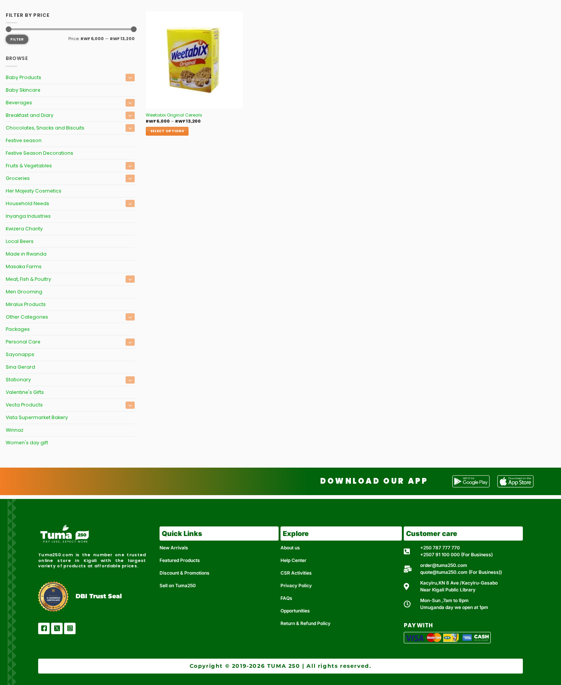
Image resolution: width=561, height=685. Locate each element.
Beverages (19, 102)
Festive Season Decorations (39, 153)
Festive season (24, 140)
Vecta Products (24, 405)
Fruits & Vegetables (29, 165)
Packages (18, 329)
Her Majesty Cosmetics (33, 191)
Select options (167, 131)
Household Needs (27, 203)
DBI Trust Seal (99, 596)
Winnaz (14, 430)
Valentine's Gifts (25, 392)
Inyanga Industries (28, 216)
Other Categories (27, 317)
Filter (17, 39)
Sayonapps (20, 354)
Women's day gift (27, 442)
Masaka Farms (24, 266)
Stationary (18, 379)
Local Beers (20, 241)
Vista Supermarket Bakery (37, 417)
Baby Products (23, 77)
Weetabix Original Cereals (174, 115)
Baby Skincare (23, 90)
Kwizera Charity (24, 228)
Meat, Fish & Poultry (28, 279)
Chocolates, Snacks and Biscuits (45, 128)
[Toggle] (130, 77)
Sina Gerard (20, 367)
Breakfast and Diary (29, 115)
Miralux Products (26, 304)
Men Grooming (24, 291)
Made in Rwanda (26, 254)
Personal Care (23, 341)
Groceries (18, 178)
